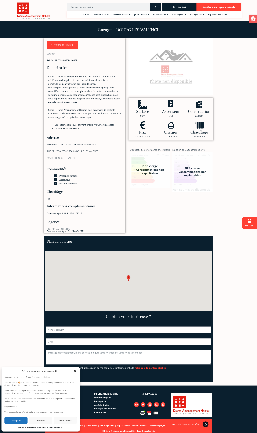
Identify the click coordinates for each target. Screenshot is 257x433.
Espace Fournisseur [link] (217, 14)
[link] (253, 19)
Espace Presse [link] (123, 425)
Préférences (65, 420)
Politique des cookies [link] (105, 408)
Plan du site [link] (100, 412)
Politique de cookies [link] (27, 427)
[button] (75, 371)
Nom (48, 324)
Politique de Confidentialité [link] (150, 367)
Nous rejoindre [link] (107, 425)
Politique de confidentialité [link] (49, 427)
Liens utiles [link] (91, 425)
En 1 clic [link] (249, 225)
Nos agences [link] (196, 14)
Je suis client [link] (140, 14)
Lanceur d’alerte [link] (139, 425)
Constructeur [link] (159, 14)
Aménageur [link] (177, 14)
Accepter (16, 420)
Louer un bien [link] (99, 14)
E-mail (49, 336)
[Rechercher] (155, 7)
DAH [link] (84, 14)
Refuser (41, 420)
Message (50, 348)
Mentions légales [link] (103, 397)
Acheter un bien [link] (120, 14)
